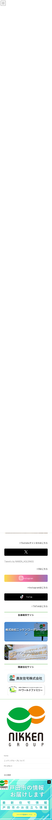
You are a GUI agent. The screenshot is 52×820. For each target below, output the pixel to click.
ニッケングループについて (14, 761)
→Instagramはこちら (37, 587)
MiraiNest (8, 766)
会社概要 (7, 775)
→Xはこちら (42, 569)
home (6, 755)
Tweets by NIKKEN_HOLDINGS (19, 561)
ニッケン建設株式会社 (26, 652)
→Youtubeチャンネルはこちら (33, 542)
